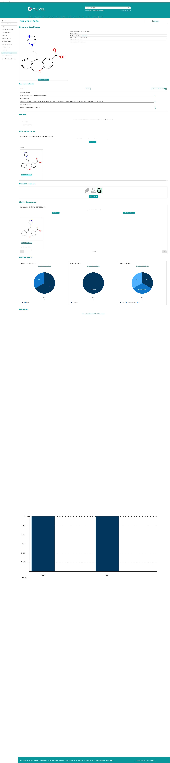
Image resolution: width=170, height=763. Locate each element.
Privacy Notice (99, 760)
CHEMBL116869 (26, 175)
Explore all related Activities (44, 266)
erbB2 (94, 10)
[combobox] (108, 8)
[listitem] (9, 21)
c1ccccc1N (102, 10)
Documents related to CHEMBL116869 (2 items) (93, 313)
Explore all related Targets (142, 266)
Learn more (84, 35)
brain (96, 10)
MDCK (98, 10)
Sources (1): (25, 121)
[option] (9, 29)
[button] (42, 151)
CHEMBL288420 (26, 243)
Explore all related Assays (93, 266)
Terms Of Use (109, 760)
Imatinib (90, 10)
